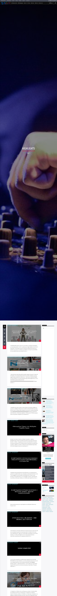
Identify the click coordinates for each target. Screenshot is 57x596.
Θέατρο (16, 420)
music (47, 504)
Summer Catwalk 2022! (24, 548)
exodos (46, 500)
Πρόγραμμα (9, 0)
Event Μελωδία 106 (10, 357)
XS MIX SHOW (44, 487)
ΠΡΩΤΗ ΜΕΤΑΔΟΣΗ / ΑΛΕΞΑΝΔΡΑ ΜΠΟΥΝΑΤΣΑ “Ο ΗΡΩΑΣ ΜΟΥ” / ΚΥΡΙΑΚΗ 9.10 (24, 333)
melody (43, 504)
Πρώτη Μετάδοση (15, 325)
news (49, 507)
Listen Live (28, 0)
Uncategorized (17, 572)
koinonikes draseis (45, 501)
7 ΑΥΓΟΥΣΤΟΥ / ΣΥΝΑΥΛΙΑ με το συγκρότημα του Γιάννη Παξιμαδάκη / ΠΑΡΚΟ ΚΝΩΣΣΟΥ (48, 412)
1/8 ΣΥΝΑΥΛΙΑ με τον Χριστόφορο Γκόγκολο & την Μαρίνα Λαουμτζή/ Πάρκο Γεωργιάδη (50, 416)
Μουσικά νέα (3, 0)
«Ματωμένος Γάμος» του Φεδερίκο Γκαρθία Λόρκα (24, 427)
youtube (47, 511)
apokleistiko (50, 497)
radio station (49, 510)
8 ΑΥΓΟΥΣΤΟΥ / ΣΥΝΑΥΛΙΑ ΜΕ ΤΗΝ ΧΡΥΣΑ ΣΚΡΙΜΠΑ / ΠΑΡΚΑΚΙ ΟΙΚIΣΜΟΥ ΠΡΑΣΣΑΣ (47, 407)
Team (17, 0)
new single (44, 508)
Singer (43, 511)
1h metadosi (44, 497)
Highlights (9, 325)
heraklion (51, 500)
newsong (44, 510)
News (13, 572)
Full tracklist (48, 481)
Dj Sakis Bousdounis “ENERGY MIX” (45, 491)
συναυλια (51, 511)
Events (24, 0)
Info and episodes (48, 458)
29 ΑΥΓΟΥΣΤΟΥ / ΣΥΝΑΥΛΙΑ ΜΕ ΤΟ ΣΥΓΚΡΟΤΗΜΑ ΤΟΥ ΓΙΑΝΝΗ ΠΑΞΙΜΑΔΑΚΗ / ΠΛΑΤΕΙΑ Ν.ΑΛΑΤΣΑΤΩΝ (48, 402)
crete (47, 498)
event (43, 500)
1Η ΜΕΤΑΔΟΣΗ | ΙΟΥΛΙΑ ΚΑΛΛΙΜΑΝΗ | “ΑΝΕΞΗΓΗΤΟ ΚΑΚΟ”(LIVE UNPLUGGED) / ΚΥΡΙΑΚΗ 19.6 (24, 459)
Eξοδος (15, 357)
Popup (52, 3)
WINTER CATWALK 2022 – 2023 (24, 363)
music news (51, 504)
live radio (52, 501)
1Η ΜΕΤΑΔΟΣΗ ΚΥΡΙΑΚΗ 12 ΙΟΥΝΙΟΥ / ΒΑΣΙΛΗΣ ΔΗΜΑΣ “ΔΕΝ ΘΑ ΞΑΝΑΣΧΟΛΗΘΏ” (24, 491)
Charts (13, 0)
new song (49, 508)
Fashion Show (19, 357)
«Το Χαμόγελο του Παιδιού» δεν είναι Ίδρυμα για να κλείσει (24, 579)
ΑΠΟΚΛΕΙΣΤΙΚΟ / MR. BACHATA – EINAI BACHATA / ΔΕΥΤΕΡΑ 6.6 (24, 519)
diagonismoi (51, 498)
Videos (20, 0)
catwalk (43, 498)
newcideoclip (44, 507)
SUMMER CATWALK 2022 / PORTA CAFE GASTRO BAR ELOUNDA (24, 395)
